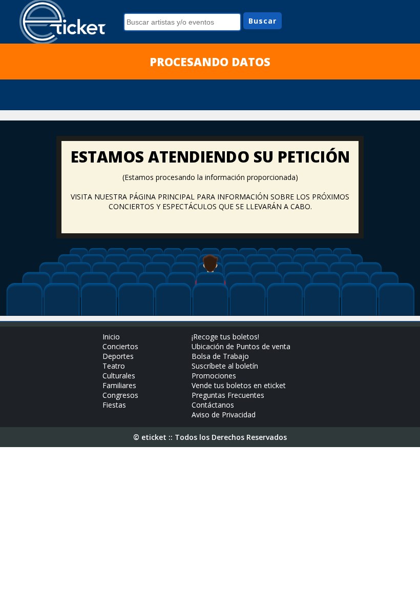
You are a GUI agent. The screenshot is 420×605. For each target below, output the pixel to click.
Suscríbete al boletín (225, 366)
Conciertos (120, 346)
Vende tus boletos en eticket (239, 385)
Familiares (119, 385)
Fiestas (114, 405)
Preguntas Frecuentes (228, 395)
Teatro (113, 366)
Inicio (111, 336)
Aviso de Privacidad (224, 414)
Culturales (118, 375)
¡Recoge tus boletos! (225, 336)
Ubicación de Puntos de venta (241, 346)
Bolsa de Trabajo (220, 356)
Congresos (120, 395)
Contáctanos (213, 405)
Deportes (118, 356)
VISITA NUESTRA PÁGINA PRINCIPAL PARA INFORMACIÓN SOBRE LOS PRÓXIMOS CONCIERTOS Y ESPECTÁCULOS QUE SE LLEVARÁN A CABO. (210, 201)
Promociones (214, 375)
